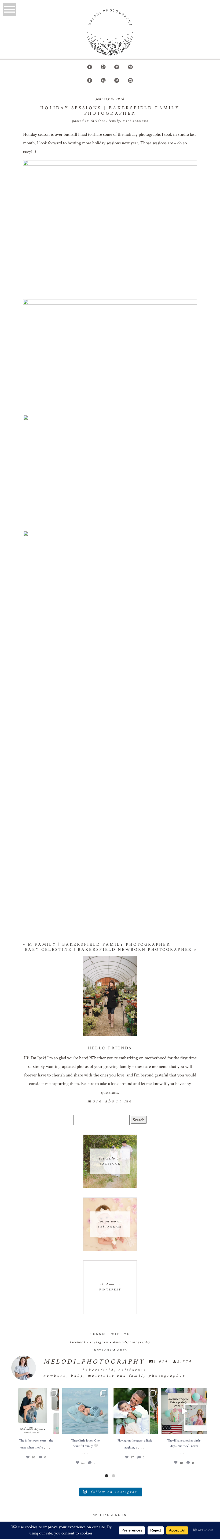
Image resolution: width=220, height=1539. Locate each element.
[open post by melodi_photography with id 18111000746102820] (135, 1411)
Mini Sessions (135, 121)
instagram (99, 1342)
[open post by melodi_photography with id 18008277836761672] (36, 1411)
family (114, 121)
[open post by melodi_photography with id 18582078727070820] (184, 1411)
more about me (110, 1101)
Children (98, 121)
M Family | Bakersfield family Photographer (99, 944)
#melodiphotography (131, 1342)
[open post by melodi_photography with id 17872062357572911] (85, 1411)
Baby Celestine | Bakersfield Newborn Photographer (108, 949)
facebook (78, 1342)
